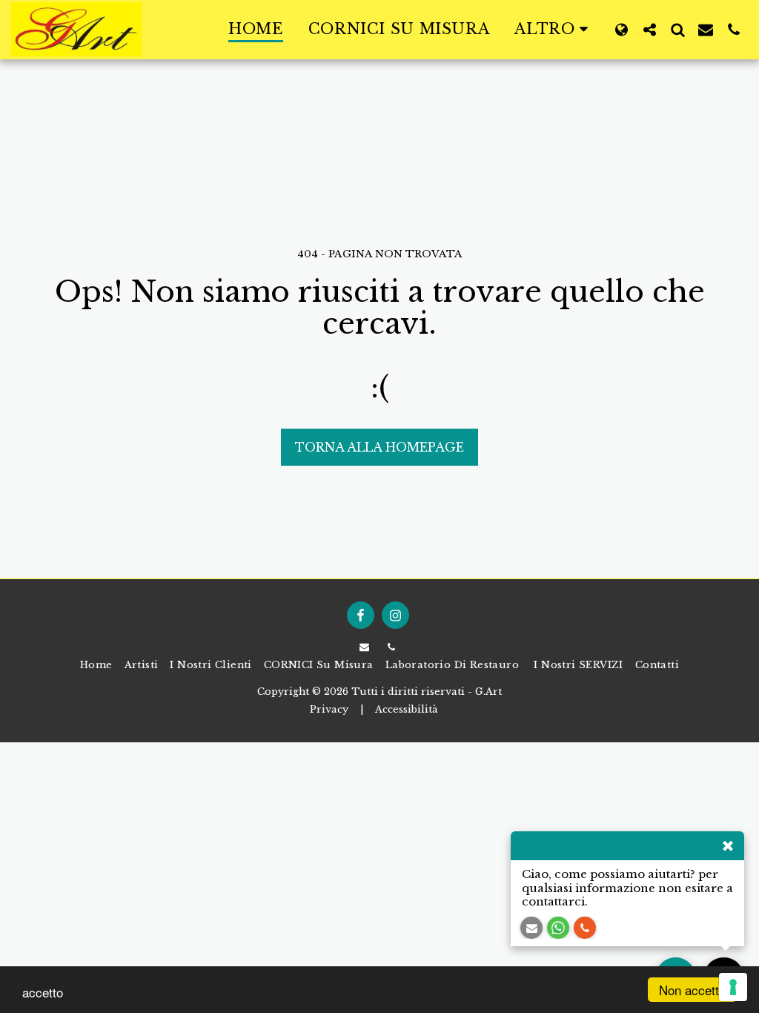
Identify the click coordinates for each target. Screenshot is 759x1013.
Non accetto (692, 989)
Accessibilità (406, 709)
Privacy (329, 709)
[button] (649, 29)
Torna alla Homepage (379, 447)
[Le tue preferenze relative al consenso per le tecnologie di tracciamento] (733, 987)
